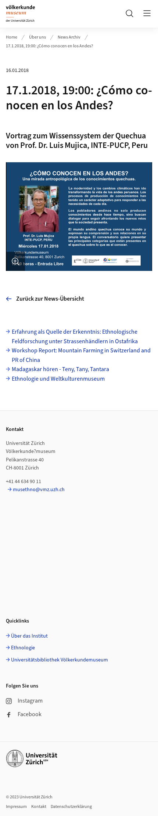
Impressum (16, 807)
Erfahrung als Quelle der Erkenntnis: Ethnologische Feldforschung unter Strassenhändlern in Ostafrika (75, 336)
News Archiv (69, 37)
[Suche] (129, 13)
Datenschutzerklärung (71, 807)
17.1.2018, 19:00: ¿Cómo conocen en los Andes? (49, 46)
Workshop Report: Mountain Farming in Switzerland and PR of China (81, 355)
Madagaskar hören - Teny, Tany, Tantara (60, 369)
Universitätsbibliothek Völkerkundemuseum (59, 660)
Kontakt (38, 807)
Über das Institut (29, 636)
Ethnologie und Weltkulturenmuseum (58, 379)
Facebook (30, 714)
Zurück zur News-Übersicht (50, 299)
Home (11, 37)
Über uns (37, 37)
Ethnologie (23, 648)
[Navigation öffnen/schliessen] (147, 13)
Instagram (30, 701)
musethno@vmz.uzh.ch (39, 489)
